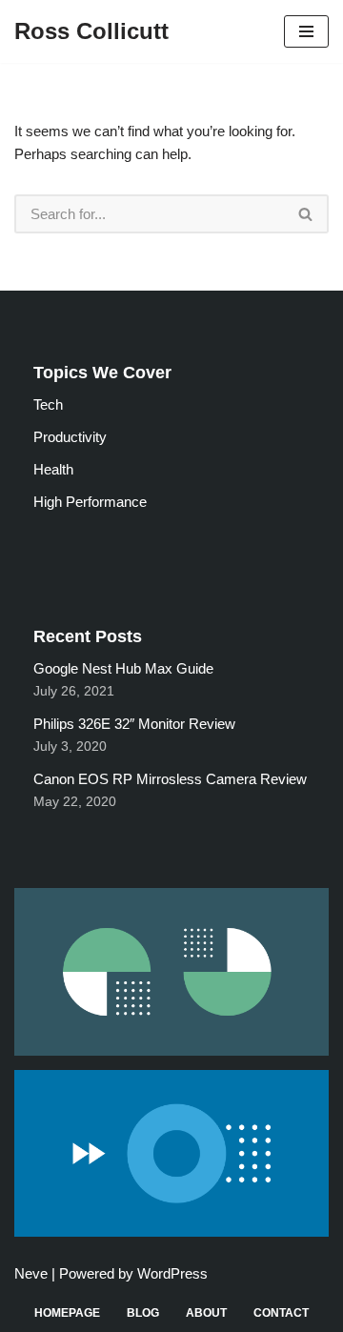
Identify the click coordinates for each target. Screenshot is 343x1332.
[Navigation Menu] (306, 31)
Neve (31, 1273)
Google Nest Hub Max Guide (123, 668)
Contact (281, 1313)
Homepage (67, 1313)
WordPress (172, 1273)
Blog (143, 1313)
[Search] (306, 213)
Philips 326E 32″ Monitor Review (134, 724)
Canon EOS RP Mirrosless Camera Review (170, 779)
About (206, 1313)
